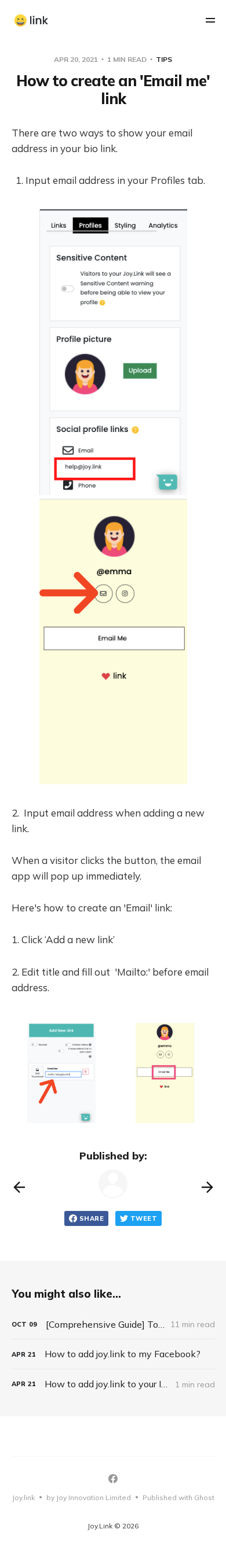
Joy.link (23, 1497)
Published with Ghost (178, 1497)
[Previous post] (19, 1187)
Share (91, 1218)
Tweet (143, 1218)
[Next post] (207, 1187)
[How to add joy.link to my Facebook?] (113, 1354)
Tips (164, 59)
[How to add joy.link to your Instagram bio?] (113, 1384)
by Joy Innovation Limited (88, 1497)
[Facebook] (113, 1478)
